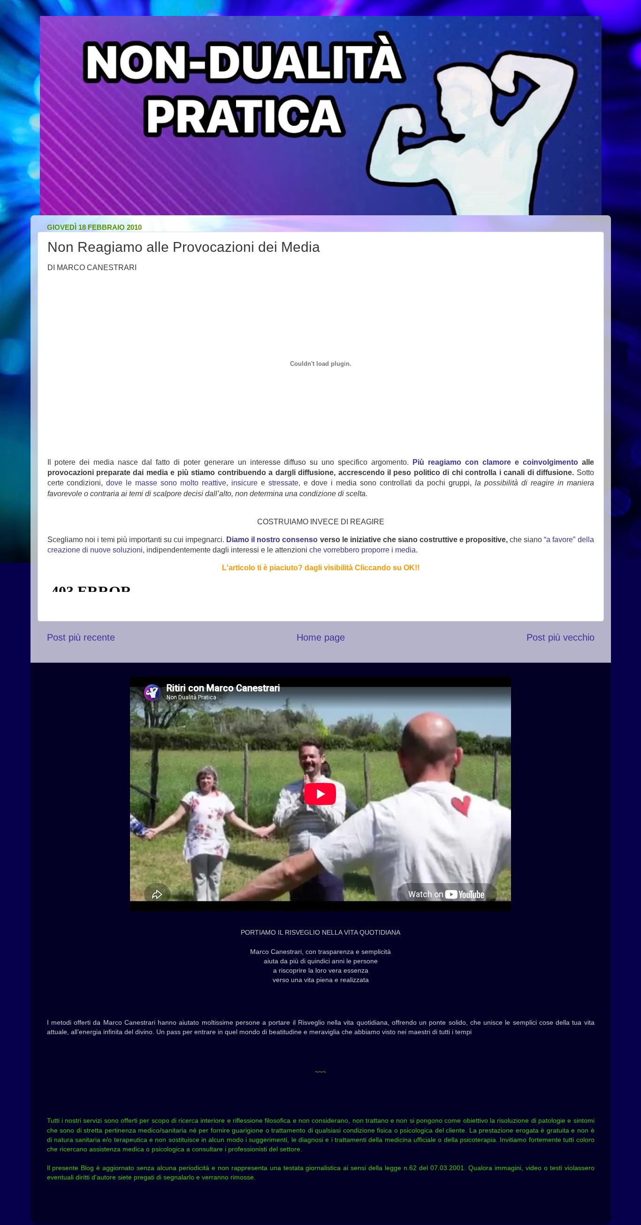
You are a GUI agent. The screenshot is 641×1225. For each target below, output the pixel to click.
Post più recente (81, 637)
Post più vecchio (561, 637)
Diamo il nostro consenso (272, 540)
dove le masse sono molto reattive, (167, 483)
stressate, (284, 483)
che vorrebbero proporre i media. (363, 550)
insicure (244, 483)
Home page (321, 637)
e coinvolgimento (546, 462)
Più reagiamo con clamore (461, 462)
